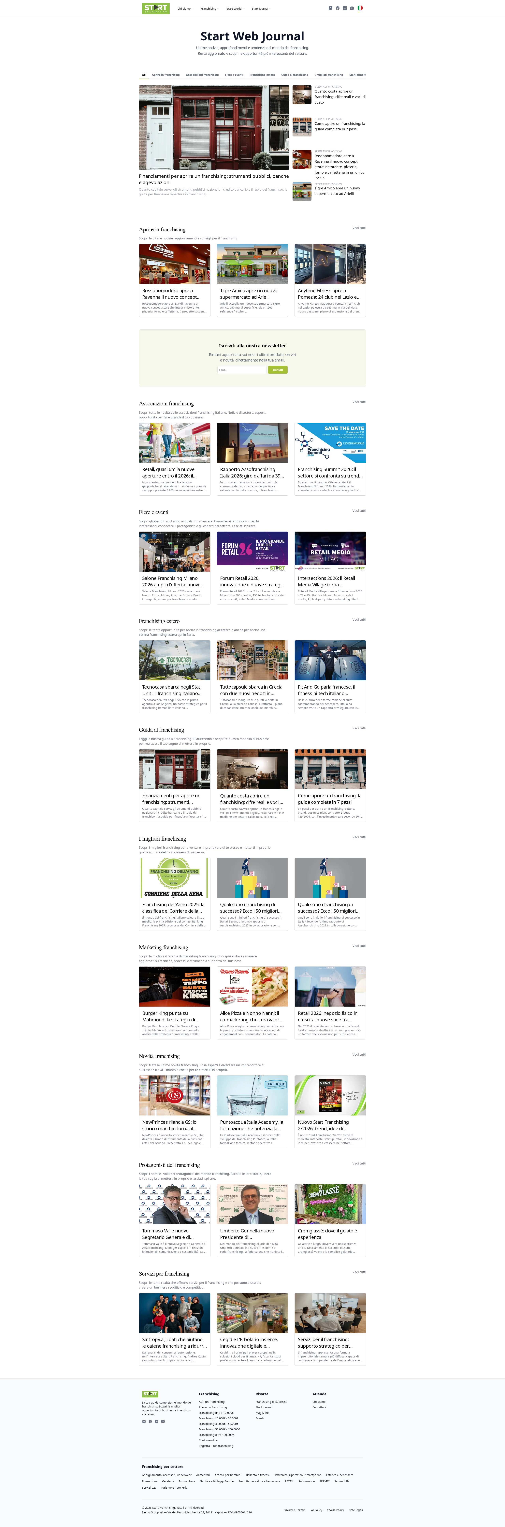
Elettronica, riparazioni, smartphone (297, 1475)
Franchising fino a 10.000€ (216, 1413)
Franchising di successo (271, 1402)
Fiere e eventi (234, 75)
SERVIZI (325, 1481)
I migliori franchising (329, 75)
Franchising (208, 8)
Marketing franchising (364, 75)
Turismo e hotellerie (174, 1487)
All (144, 75)
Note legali (356, 1510)
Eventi (260, 1418)
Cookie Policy (335, 1510)
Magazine (262, 1413)
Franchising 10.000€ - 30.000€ (218, 1418)
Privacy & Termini (294, 1510)
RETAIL (289, 1481)
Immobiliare (187, 1481)
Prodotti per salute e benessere (259, 1481)
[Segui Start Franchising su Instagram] (330, 8)
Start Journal (260, 8)
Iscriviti (278, 370)
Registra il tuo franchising (216, 1446)
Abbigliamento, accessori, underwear (167, 1475)
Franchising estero (262, 75)
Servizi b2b (341, 1481)
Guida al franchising (294, 75)
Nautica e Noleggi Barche (217, 1481)
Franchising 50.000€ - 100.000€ (219, 1429)
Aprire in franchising (166, 75)
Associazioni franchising (202, 75)
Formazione (149, 1481)
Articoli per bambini (228, 1475)
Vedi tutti (359, 228)
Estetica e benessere (339, 1475)
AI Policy (316, 1510)
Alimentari (203, 1475)
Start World (234, 8)
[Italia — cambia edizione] (360, 8)
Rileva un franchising (213, 1407)
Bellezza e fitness (257, 1475)
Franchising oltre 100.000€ (216, 1435)
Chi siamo (184, 8)
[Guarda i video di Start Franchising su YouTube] (352, 8)
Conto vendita (208, 1440)
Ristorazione (306, 1481)
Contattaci (319, 1407)
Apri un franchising (212, 1402)
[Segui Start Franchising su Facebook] (337, 8)
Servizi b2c (149, 1487)
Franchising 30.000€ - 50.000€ (218, 1424)
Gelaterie (168, 1481)
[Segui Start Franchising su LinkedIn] (344, 8)
